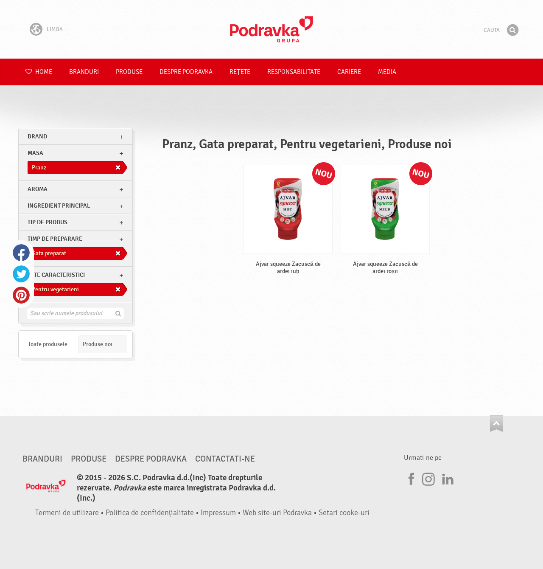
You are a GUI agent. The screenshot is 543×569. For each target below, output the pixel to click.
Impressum (218, 512)
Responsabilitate (293, 72)
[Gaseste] (512, 30)
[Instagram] (428, 478)
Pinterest (21, 295)
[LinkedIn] (446, 478)
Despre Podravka (186, 72)
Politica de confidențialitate (150, 512)
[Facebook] (410, 478)
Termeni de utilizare (67, 512)
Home (43, 72)
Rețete (240, 72)
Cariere (349, 72)
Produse (129, 72)
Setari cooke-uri (344, 512)
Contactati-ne (225, 459)
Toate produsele (47, 344)
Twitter (21, 273)
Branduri (84, 72)
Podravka (271, 29)
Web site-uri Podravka (277, 512)
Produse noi (97, 344)
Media (387, 72)
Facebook (21, 252)
